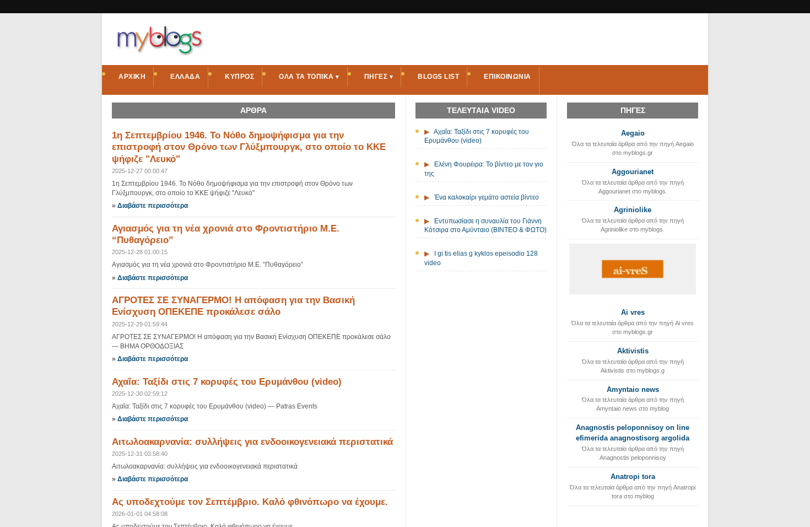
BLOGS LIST (438, 76)
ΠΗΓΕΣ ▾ (378, 76)
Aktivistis (633, 351)
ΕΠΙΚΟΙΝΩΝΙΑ (507, 76)
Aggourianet (633, 172)
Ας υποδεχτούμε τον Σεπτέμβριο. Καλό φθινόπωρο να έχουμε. (250, 502)
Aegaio (633, 133)
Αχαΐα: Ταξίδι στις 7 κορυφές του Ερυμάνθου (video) (227, 382)
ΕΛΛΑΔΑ (185, 76)
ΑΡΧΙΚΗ (131, 76)
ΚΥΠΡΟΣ (239, 76)
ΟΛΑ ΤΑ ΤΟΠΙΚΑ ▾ (309, 76)
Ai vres (633, 312)
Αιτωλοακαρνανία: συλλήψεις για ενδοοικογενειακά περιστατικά (252, 442)
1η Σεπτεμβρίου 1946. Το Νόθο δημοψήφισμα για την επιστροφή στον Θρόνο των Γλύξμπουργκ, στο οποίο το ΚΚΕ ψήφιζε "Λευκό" (249, 147)
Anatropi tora (633, 476)
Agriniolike (632, 210)
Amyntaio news (633, 389)
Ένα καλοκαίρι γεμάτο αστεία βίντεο (486, 197)
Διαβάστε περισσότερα (152, 205)
